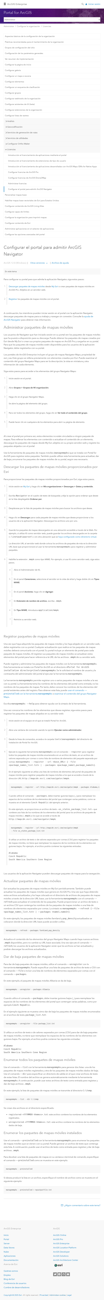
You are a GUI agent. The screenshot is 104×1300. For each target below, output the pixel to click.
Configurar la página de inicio (18, 65)
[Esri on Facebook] (59, 1274)
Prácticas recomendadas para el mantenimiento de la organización (34, 42)
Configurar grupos (13, 93)
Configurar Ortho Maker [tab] (18, 144)
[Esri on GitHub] (64, 1274)
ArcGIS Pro (58, 1239)
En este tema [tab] (11, 271)
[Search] (83, 4)
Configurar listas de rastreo (17, 115)
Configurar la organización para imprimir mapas (26, 217)
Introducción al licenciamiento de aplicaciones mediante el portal (37, 155)
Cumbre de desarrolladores (16, 1287)
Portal (6, 1239)
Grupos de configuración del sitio (20, 48)
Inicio (6, 1235)
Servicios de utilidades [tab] (17, 138)
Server (7, 1243)
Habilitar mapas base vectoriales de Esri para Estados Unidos (32, 200)
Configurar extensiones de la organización (23, 110)
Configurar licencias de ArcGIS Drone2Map (27, 178)
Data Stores (9, 1247)
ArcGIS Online (59, 1235)
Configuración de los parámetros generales (24, 53)
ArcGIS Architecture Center (65, 1260)
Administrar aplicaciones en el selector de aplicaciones (29, 229)
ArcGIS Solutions (60, 1256)
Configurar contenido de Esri (17, 223)
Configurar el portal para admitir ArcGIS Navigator (30, 189)
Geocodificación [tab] (14, 127)
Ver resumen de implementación (19, 59)
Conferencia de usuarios (15, 1283)
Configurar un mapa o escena (18, 76)
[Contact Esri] (68, 1274)
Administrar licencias (17, 183)
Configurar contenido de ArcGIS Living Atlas (24, 206)
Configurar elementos (14, 82)
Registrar (13, 299)
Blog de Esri (9, 1279)
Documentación (11, 1260)
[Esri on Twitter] (55, 1274)
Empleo (7, 1275)
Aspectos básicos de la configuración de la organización (30, 36)
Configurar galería (13, 70)
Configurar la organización (28, 26)
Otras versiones (37, 263)
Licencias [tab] (11, 149)
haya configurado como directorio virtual (77, 537)
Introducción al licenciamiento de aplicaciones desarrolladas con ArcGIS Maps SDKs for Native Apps (52, 166)
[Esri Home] (58, 1265)
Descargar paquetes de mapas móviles (27, 286)
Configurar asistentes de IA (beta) (20, 104)
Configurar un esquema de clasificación (22, 87)
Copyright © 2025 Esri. (13, 1295)
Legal (69, 1295)
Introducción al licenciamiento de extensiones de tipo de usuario (37, 161)
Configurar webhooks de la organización (23, 98)
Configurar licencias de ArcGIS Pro (23, 172)
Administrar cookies (57, 1295)
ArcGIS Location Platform (64, 1247)
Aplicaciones (9, 1256)
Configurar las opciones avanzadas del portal (25, 234)
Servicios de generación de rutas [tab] (22, 132)
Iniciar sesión (94, 4)
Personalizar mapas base (16, 195)
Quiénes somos (11, 1271)
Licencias (47, 26)
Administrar (9, 26)
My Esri (54, 286)
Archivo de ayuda (60, 263)
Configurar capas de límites (17, 212)
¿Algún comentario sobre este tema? (82, 1205)
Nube (6, 1252)
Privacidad (44, 1295)
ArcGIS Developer (61, 1252)
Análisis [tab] (10, 121)
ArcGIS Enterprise (17, 4)
